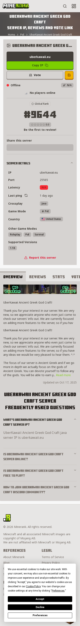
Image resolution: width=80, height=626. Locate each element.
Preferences (40, 615)
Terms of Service (53, 557)
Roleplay (15, 234)
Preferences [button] (58, 590)
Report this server (42, 257)
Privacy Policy (51, 563)
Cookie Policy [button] (33, 586)
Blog (6, 563)
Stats (59, 276)
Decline (40, 607)
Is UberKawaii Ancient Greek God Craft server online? (33, 456)
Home (11, 34)
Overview (13, 276)
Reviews (37, 276)
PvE (22, 34)
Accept (40, 599)
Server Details (18, 163)
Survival (39, 234)
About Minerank (14, 557)
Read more (63, 375)
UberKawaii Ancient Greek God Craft (51, 34)
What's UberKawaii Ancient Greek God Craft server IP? (32, 422)
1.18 (12, 248)
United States (53, 219)
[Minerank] (15, 6)
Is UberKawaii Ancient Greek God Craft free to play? (33, 473)
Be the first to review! (40, 130)
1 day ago (46, 195)
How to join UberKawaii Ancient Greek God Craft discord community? (36, 489)
